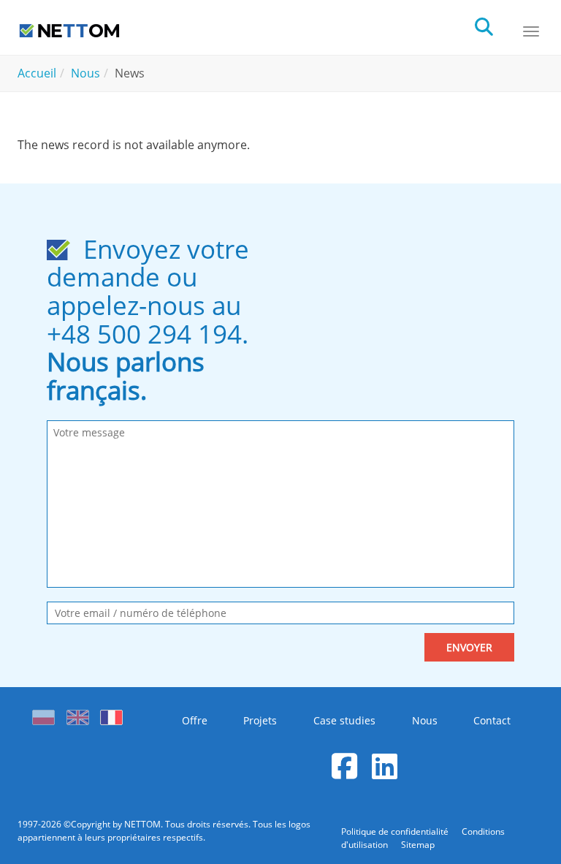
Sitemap (418, 844)
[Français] (111, 713)
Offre (194, 720)
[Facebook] (344, 766)
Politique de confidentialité (396, 831)
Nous (425, 720)
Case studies (344, 720)
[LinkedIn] (384, 766)
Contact (492, 720)
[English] (77, 713)
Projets (260, 720)
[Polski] (46, 713)
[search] (497, 25)
